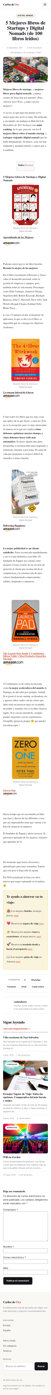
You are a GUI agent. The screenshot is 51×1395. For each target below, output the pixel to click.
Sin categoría (9, 1345)
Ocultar (29, 165)
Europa (6, 1325)
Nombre (8, 1246)
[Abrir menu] (45, 4)
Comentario (10, 1209)
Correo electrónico (14, 1257)
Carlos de (11, 4)
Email (24, 987)
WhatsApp (35, 980)
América (7, 1351)
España (6, 1330)
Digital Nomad (25, 15)
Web (5, 1268)
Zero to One (9, 790)
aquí (16, 915)
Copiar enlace (38, 987)
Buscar (41, 1366)
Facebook (11, 987)
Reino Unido (9, 1340)
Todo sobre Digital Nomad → (16, 1029)
